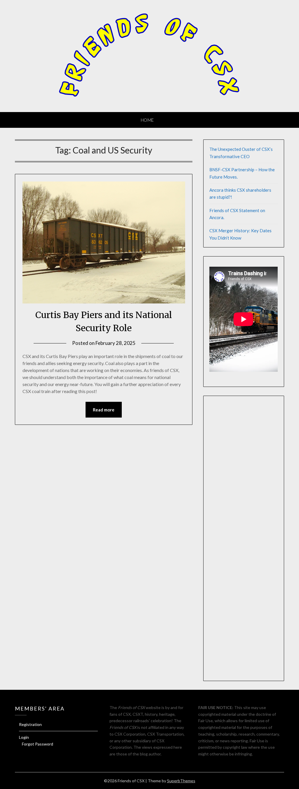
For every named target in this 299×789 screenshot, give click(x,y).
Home (147, 120)
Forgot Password (37, 743)
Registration (30, 724)
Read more (103, 409)
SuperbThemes (181, 780)
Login (24, 737)
